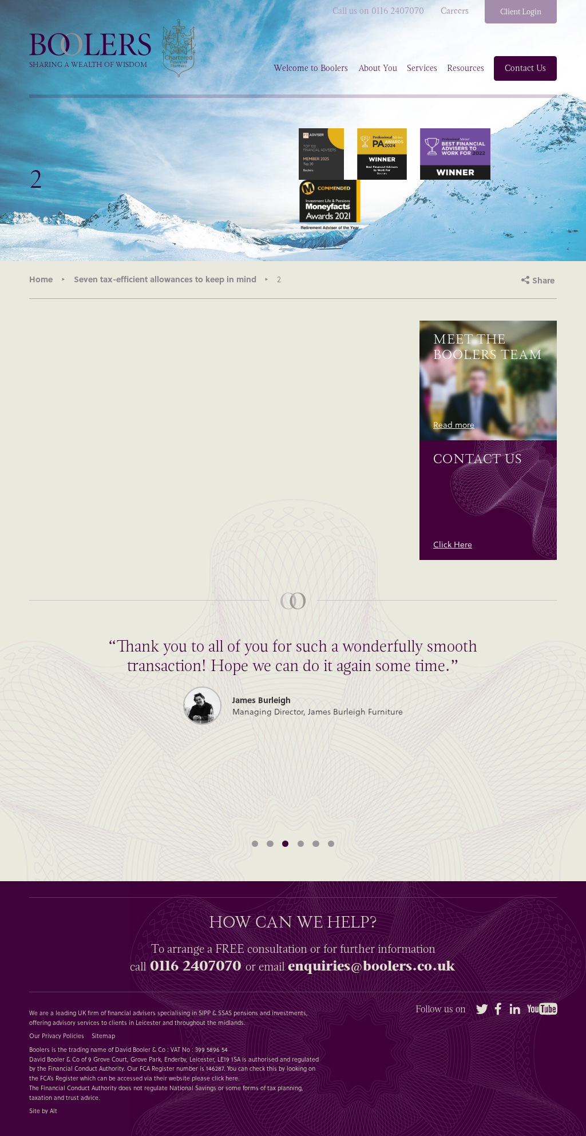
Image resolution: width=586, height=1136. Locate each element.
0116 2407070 (195, 966)
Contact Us (525, 68)
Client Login (520, 11)
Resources (465, 68)
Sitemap (103, 1036)
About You (377, 68)
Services (422, 68)
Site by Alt (43, 1111)
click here (225, 1078)
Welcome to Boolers (311, 68)
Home (41, 279)
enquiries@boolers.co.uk (371, 966)
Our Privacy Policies (56, 1036)
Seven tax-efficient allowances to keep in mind (165, 279)
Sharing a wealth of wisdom (88, 64)
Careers (455, 11)
